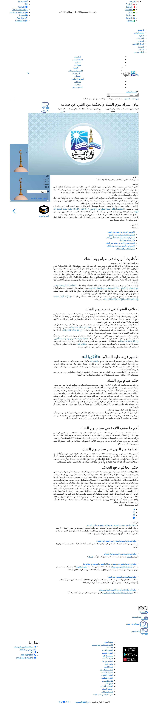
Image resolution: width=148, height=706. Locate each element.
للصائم (129, 556)
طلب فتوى (109, 664)
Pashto (129, 15)
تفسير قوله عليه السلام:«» (121, 237)
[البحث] (28, 73)
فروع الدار (109, 683)
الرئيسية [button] (135, 98)
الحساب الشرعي (106, 686)
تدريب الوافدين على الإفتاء (103, 694)
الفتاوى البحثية (107, 650)
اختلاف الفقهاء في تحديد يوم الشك (122, 234)
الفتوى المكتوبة (107, 678)
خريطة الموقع (107, 689)
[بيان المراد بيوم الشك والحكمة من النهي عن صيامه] (134, 509)
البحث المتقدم (131, 91)
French (129, 7)
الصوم (62, 111)
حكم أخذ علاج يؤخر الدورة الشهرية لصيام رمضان (117, 590)
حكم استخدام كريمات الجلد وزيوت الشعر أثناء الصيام (116, 541)
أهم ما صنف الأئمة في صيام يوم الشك (120, 243)
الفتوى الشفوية (107, 675)
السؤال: (136, 176)
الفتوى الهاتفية (107, 653)
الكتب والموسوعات (75, 70)
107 (31, 652)
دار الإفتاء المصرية (82, 702)
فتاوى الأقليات (107, 658)
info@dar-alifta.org (24, 658)
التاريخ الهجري (107, 680)
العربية (133, 1)
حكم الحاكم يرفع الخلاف (125, 248)
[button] (46, 211)
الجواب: (136, 184)
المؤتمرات (76, 73)
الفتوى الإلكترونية (106, 669)
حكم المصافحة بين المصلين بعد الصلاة (122, 577)
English (129, 4)
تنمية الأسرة (108, 667)
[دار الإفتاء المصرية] (131, 72)
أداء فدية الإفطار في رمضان (121, 566)
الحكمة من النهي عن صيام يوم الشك (121, 246)
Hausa (130, 20)
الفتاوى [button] (127, 98)
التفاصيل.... (134, 224)
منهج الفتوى (108, 642)
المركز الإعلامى (107, 672)
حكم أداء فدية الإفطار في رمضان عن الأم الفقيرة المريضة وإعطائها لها (109, 564)
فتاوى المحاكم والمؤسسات (102, 644)
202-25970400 (27, 655)
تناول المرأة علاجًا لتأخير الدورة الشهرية (117, 592)
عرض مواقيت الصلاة (39, 198)
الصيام (90, 556)
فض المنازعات (107, 691)
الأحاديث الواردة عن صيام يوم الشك (121, 232)
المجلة (75, 68)
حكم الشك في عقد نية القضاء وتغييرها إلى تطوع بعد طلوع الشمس (111, 525)
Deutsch (129, 9)
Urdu (130, 12)
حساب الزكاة (108, 655)
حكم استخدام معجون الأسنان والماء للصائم (120, 554)
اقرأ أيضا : (135, 522)
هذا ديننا (110, 647)
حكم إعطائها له (81, 566)
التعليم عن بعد (107, 661)
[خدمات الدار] (143, 608)
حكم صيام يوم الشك (127, 240)
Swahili (129, 18)
